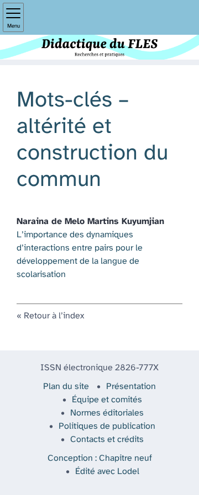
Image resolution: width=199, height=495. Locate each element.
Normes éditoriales (107, 413)
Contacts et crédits (107, 439)
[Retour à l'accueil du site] (99, 47)
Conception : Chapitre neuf (100, 458)
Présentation (131, 386)
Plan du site (66, 386)
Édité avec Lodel (107, 471)
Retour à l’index (54, 316)
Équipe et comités (107, 399)
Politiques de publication (107, 426)
